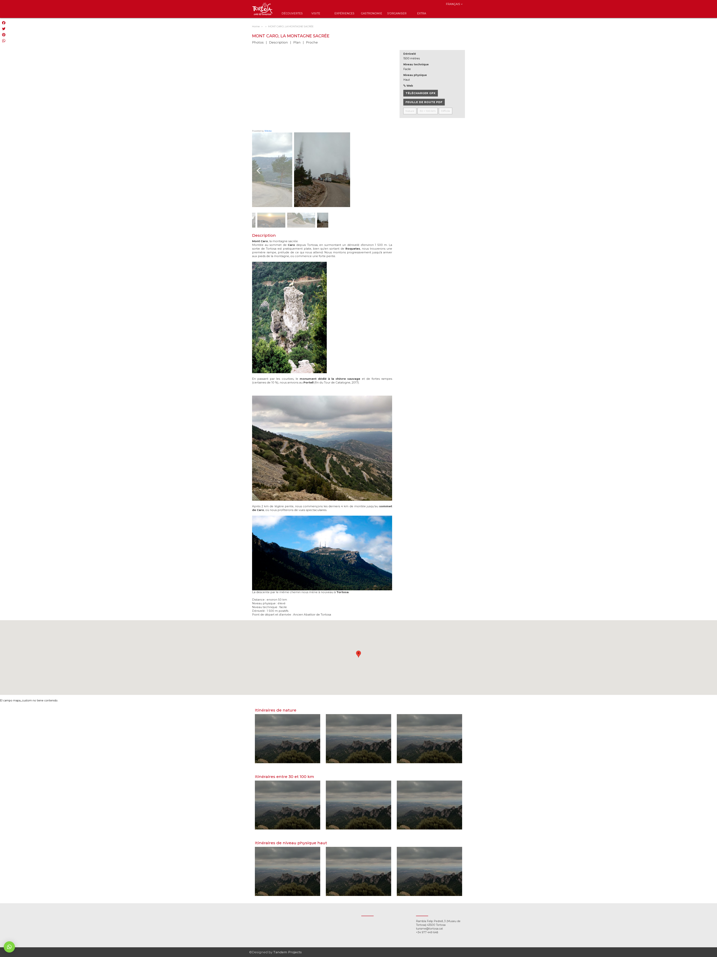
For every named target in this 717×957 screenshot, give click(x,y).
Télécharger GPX (421, 93)
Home (256, 26)
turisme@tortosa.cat (429, 928)
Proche (312, 42)
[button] (9, 947)
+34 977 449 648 (427, 932)
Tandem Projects (287, 952)
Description (278, 42)
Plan (297, 42)
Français (453, 4)
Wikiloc (268, 131)
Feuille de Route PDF (424, 102)
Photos (258, 42)
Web (409, 85)
